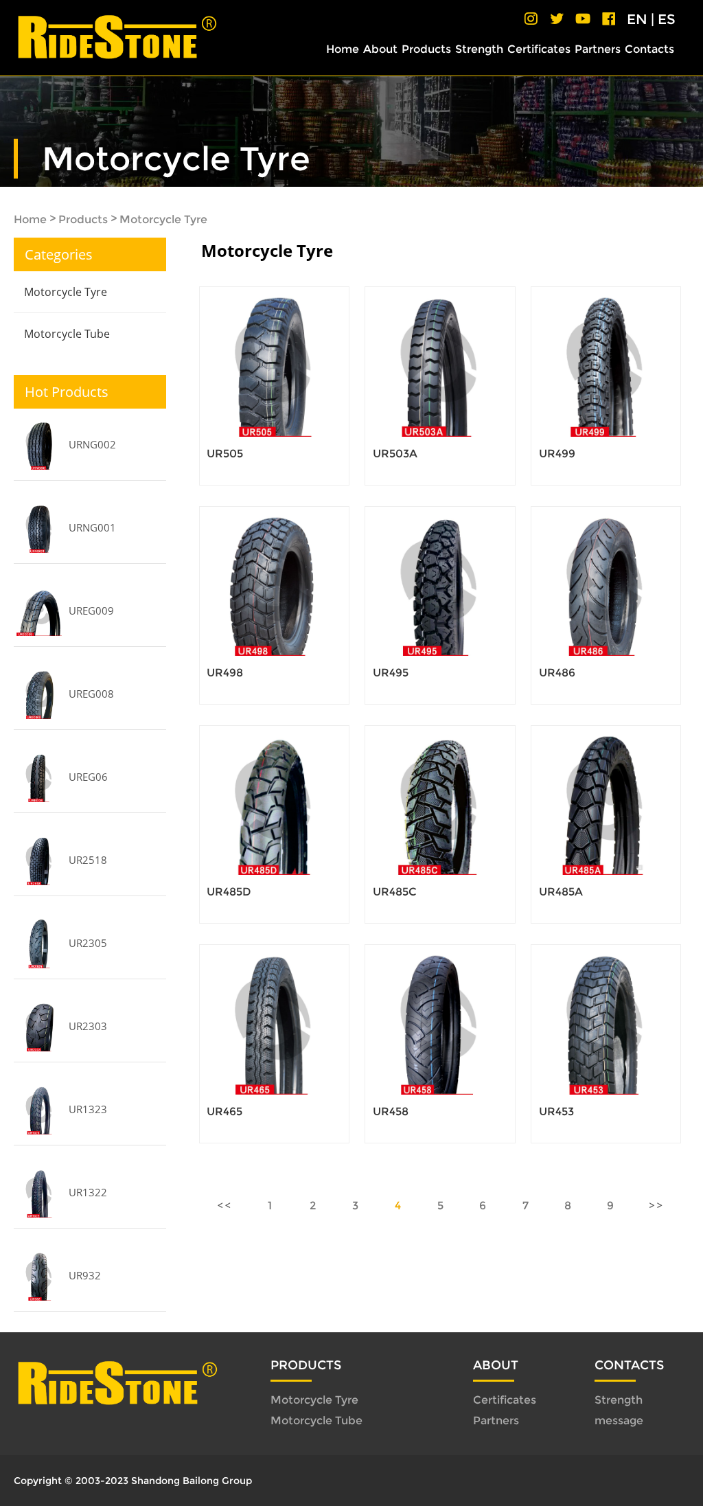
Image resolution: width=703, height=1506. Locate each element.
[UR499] (605, 361)
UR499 (557, 453)
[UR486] (605, 581)
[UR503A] (439, 361)
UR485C (395, 891)
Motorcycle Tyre (163, 219)
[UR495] (439, 581)
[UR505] (274, 361)
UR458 (390, 1111)
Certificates (539, 49)
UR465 (224, 1111)
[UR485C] (439, 800)
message (619, 1420)
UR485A (561, 891)
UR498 (225, 672)
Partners (598, 49)
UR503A (395, 453)
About (380, 49)
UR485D (229, 891)
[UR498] (274, 581)
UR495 (390, 672)
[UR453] (605, 1019)
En (637, 19)
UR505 (225, 453)
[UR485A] (605, 800)
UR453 (556, 1111)
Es (667, 19)
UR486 (557, 672)
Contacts (649, 49)
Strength (479, 49)
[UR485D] (274, 800)
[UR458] (439, 1019)
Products (426, 49)
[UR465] (274, 1019)
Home (342, 49)
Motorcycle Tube (67, 333)
